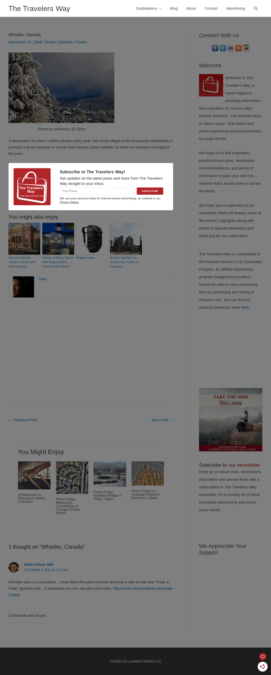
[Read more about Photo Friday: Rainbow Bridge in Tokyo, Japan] (110, 474)
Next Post (162, 420)
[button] (255, 8)
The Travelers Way (39, 8)
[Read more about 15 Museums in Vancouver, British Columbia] (34, 475)
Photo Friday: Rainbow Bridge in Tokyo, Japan (108, 495)
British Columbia (59, 42)
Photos (81, 42)
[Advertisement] (231, 348)
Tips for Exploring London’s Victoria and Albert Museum (21, 262)
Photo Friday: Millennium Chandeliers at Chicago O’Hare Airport (68, 506)
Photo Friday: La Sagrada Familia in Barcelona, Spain (145, 494)
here (245, 307)
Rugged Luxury (85, 257)
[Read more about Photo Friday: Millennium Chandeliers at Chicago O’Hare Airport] (72, 477)
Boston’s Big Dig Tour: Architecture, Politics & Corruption (124, 262)
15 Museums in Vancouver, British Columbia (31, 498)
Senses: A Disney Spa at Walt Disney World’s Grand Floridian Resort (57, 262)
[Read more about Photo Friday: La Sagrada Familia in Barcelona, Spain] (147, 473)
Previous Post (23, 420)
